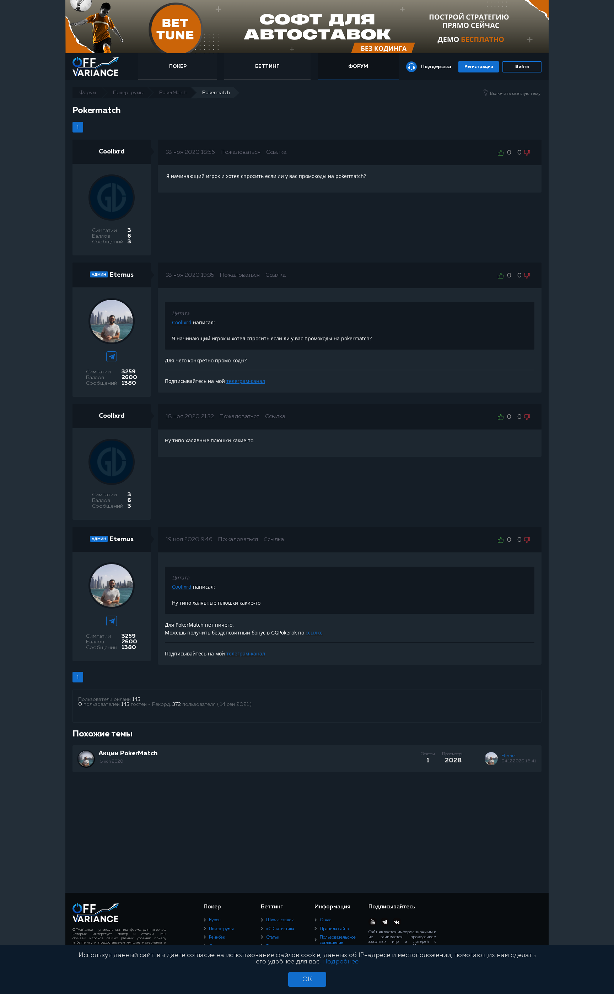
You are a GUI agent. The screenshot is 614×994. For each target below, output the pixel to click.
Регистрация (478, 67)
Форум (358, 66)
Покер (178, 66)
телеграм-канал (245, 381)
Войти (522, 67)
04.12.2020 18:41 (518, 761)
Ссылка (276, 152)
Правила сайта (334, 929)
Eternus (122, 275)
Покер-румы (221, 929)
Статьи (272, 937)
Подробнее (340, 961)
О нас (326, 920)
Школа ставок (279, 920)
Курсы (215, 920)
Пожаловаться (240, 152)
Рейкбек (217, 937)
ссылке (314, 632)
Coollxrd (112, 151)
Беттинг (267, 66)
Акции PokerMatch (127, 753)
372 (176, 704)
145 (136, 699)
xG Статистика (280, 929)
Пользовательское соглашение (338, 940)
